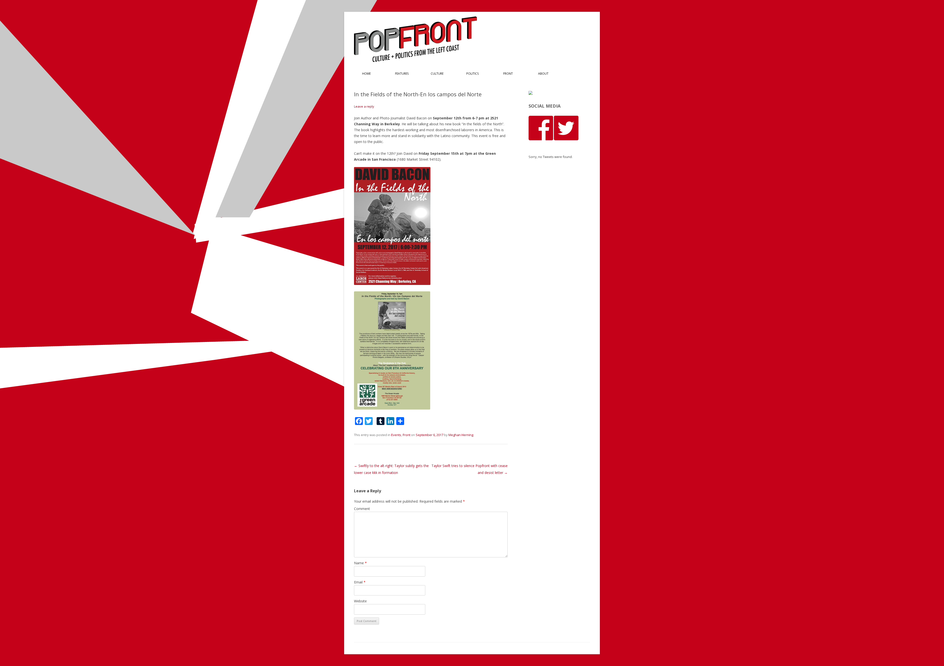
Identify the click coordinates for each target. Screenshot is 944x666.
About (543, 73)
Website (360, 601)
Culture (437, 73)
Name (360, 563)
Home (366, 73)
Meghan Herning (460, 435)
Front (508, 73)
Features (402, 73)
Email (360, 582)
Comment (362, 508)
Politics (472, 73)
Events (396, 435)
